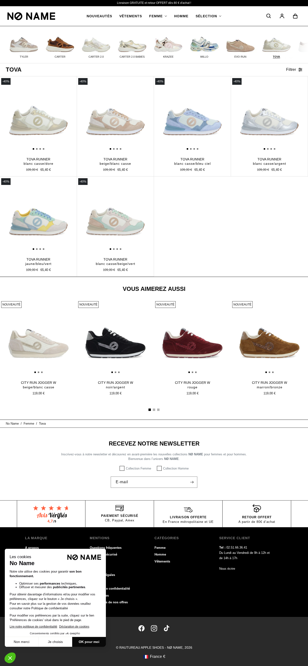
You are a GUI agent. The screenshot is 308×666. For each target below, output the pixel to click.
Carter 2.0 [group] (96, 56)
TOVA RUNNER (38, 161)
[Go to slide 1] (149, 410)
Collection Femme (138, 468)
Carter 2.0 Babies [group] (132, 56)
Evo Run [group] (240, 56)
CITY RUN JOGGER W (38, 385)
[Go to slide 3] (158, 410)
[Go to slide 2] (154, 410)
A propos (32, 548)
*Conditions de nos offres (109, 602)
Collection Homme (176, 468)
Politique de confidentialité (110, 588)
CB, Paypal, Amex (120, 520)
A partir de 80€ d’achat (256, 522)
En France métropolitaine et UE (188, 522)
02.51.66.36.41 (236, 547)
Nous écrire (227, 568)
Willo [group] (204, 56)
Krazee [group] (168, 56)
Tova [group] (276, 56)
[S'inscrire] (191, 482)
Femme (160, 548)
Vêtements (162, 561)
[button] (158, 16)
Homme (160, 554)
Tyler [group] (24, 56)
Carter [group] (60, 56)
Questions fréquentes (106, 548)
